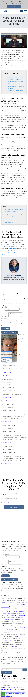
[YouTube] (9, 677)
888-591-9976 (5, 502)
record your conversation (17, 173)
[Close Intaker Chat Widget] (16, 332)
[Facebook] (2, 677)
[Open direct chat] (14, 332)
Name (3, 307)
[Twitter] (5, 677)
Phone (3, 309)
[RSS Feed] (16, 677)
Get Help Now (14, 507)
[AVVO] (11, 677)
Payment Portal (7, 672)
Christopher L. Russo (13, 275)
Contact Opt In (5, 318)
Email (3, 311)
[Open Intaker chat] (14, 363)
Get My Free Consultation (10, 332)
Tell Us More (4, 316)
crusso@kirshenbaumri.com (20, 275)
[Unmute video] (8, 345)
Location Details (7, 372)
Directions (5, 375)
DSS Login (9, 696)
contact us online (9, 246)
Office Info (20, 605)
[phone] (21, 11)
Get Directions (5, 607)
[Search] (24, 669)
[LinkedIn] (7, 677)
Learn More (14, 7)
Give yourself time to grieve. (15, 90)
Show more (5, 328)
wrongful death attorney (7, 244)
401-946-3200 (19, 600)
